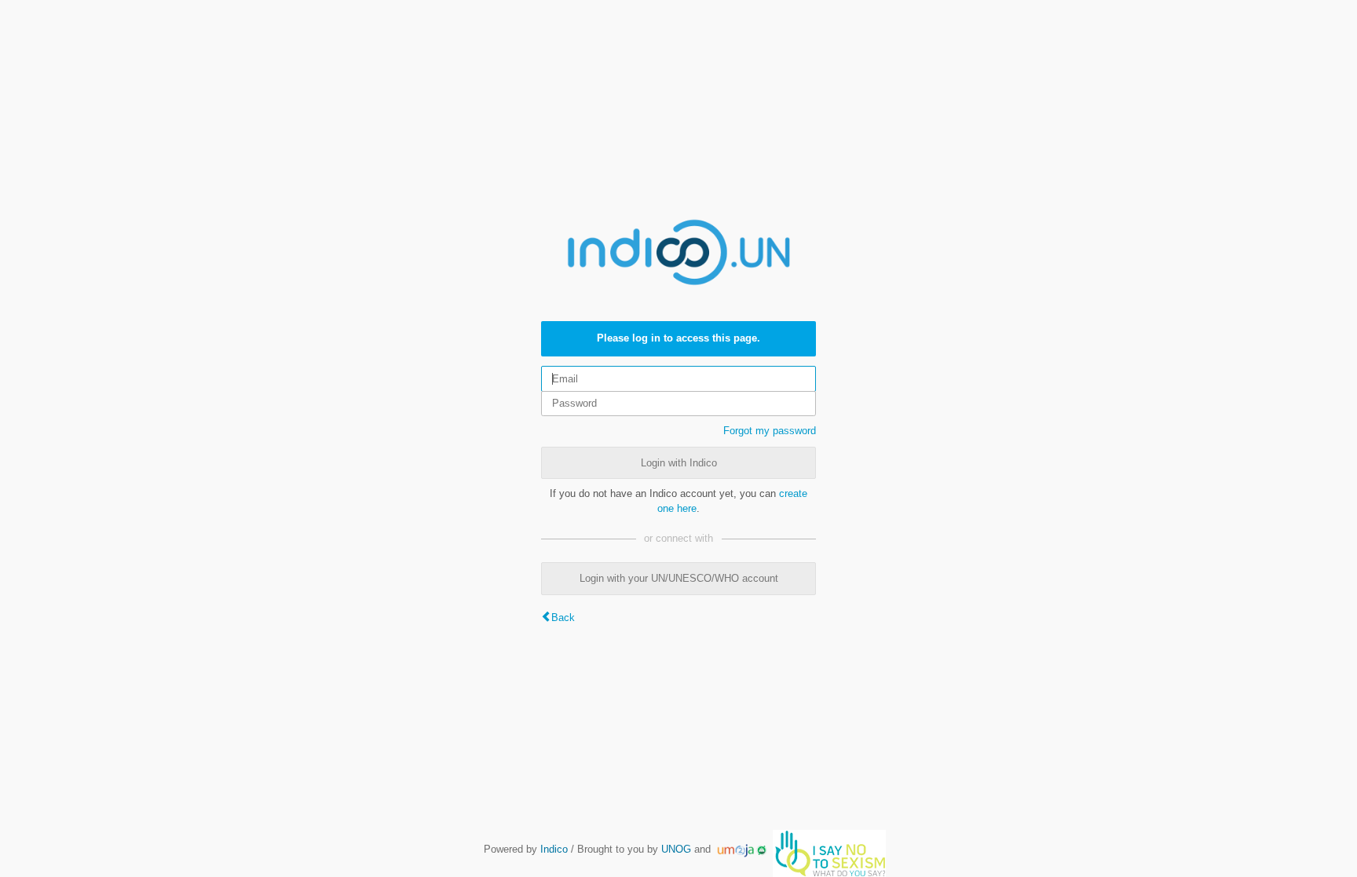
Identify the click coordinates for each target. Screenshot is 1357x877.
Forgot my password (769, 431)
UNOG (676, 849)
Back (563, 617)
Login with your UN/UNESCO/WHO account (679, 578)
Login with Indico (679, 463)
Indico (554, 849)
